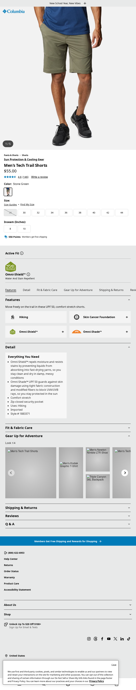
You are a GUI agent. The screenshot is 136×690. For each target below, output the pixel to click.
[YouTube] (108, 638)
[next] (124, 473)
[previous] (11, 473)
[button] (21, 253)
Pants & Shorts (11, 155)
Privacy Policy (96, 681)
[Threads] (95, 638)
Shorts (25, 155)
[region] (68, 78)
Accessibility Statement (17, 589)
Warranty (9, 577)
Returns (8, 565)
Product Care (11, 583)
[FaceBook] (102, 638)
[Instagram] (89, 638)
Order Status (11, 571)
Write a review (39, 177)
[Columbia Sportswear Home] (14, 11)
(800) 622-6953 (16, 552)
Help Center (11, 558)
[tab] (12, 290)
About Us (10, 605)
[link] (30, 472)
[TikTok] (128, 638)
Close (113, 664)
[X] (115, 638)
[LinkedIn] (122, 638)
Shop (7, 614)
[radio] (8, 192)
